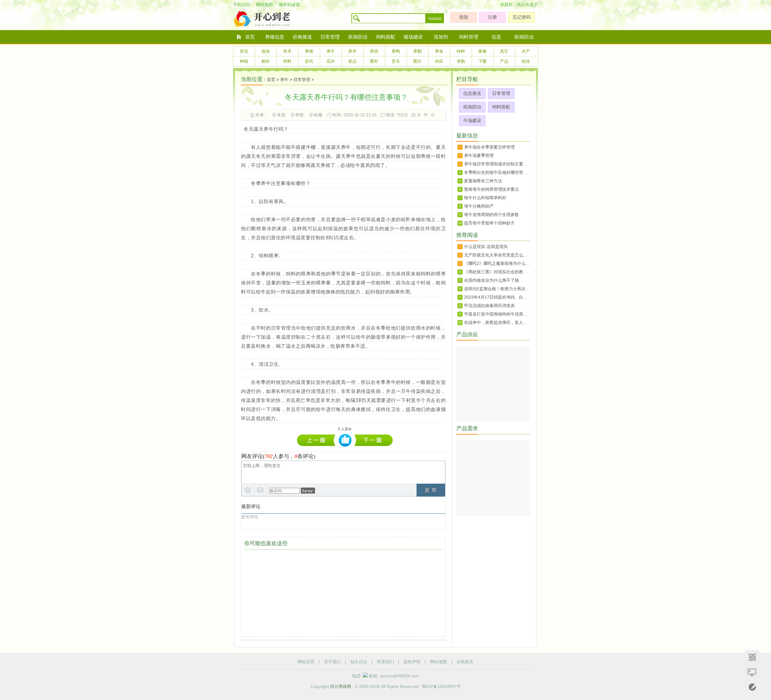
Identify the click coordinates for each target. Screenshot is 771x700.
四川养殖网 (340, 686)
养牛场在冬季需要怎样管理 (489, 147)
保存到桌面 (289, 4)
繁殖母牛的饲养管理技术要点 (491, 189)
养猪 (309, 51)
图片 (417, 61)
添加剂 (441, 36)
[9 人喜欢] (345, 440)
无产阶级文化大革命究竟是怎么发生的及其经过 (497, 255)
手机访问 (241, 4)
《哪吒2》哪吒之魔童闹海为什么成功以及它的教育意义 (497, 263)
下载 (482, 61)
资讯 (244, 51)
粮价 (265, 61)
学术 (287, 51)
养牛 (330, 51)
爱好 (374, 61)
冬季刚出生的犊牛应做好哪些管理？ (373, 440)
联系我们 (385, 661)
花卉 (330, 61)
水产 (526, 51)
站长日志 (359, 661)
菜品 (352, 61)
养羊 (352, 51)
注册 (492, 17)
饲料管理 (468, 36)
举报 (299, 114)
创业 (526, 61)
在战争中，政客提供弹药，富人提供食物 (497, 322)
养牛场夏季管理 (479, 155)
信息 (496, 36)
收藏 (318, 114)
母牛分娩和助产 (479, 206)
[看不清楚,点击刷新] (308, 491)
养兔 (439, 51)
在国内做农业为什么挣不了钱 (491, 280)
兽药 (309, 61)
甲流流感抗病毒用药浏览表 (489, 305)
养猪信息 (274, 36)
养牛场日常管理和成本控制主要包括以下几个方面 (497, 164)
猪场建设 (413, 36)
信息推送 (472, 93)
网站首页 (306, 661)
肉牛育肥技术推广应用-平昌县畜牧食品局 (318, 440)
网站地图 (264, 4)
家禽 (482, 51)
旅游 (265, 51)
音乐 (396, 61)
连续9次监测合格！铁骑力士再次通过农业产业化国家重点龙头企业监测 (497, 288)
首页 (250, 36)
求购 (461, 61)
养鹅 (417, 51)
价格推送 (302, 36)
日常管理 (330, 36)
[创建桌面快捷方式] (752, 672)
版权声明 (412, 661)
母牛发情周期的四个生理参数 (491, 214)
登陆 (463, 17)
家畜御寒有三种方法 (483, 180)
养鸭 (396, 51)
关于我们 (332, 661)
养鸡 (374, 51)
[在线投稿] (752, 687)
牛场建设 (472, 120)
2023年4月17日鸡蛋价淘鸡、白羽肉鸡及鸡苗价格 (497, 297)
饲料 (287, 61)
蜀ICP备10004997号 (441, 686)
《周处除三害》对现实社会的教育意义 (497, 271)
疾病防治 (357, 36)
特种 (461, 51)
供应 (439, 61)
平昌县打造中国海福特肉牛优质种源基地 (497, 314)
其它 (504, 51)
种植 (244, 61)
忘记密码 (522, 17)
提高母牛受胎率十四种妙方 (489, 223)
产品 (504, 61)
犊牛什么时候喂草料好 (485, 197)
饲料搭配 (385, 36)
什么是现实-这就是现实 (486, 246)
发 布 (431, 490)
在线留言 (465, 661)
